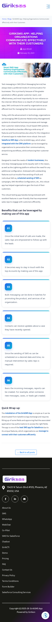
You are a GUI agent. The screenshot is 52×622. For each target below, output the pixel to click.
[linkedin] (15, 499)
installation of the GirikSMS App (18, 413)
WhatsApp (7, 519)
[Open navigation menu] (48, 6)
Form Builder (8, 586)
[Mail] (24, 499)
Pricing (5, 558)
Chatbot (6, 541)
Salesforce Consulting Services (16, 592)
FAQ (4, 564)
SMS (4, 513)
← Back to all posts (26, 452)
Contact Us (7, 569)
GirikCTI (5, 547)
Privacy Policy (8, 575)
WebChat (6, 524)
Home (4, 19)
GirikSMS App (36, 608)
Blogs (9, 19)
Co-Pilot (6, 530)
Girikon (31, 612)
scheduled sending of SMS (28, 178)
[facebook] (5, 499)
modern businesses (36, 160)
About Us (6, 507)
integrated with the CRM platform (16, 143)
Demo (5, 552)
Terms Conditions (10, 581)
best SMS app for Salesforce (31, 427)
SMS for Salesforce (11, 536)
